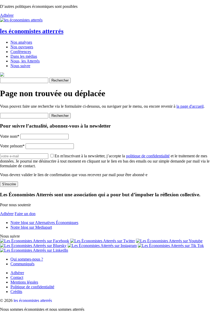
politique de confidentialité (148, 156)
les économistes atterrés (31, 31)
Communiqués (22, 264)
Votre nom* (9, 136)
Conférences (20, 51)
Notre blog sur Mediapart (31, 227)
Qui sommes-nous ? (26, 259)
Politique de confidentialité (32, 287)
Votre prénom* (12, 146)
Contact (16, 277)
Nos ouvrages (21, 47)
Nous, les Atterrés (25, 61)
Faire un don (25, 213)
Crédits (16, 291)
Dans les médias (23, 56)
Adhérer (7, 15)
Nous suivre (20, 66)
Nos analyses (21, 42)
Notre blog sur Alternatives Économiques (44, 222)
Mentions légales (24, 282)
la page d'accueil (190, 106)
